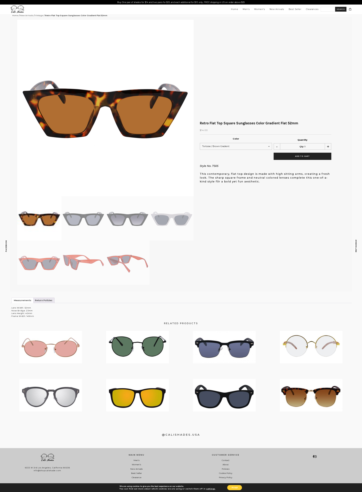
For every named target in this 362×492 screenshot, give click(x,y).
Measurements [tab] (22, 300)
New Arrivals (277, 9)
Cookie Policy (225, 473)
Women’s (259, 9)
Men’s (246, 9)
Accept (234, 487)
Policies (225, 469)
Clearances (312, 9)
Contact (225, 460)
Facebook (6, 246)
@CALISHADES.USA (181, 434)
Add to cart (302, 156)
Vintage (39, 15)
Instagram (356, 246)
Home (234, 9)
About (226, 464)
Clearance (136, 477)
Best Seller (295, 9)
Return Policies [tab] (43, 300)
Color (236, 139)
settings (210, 489)
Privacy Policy (225, 477)
